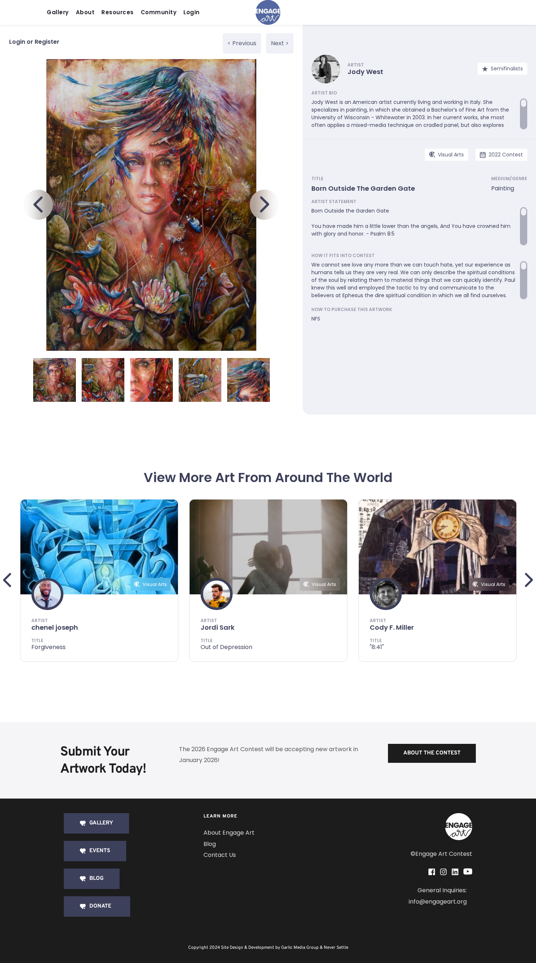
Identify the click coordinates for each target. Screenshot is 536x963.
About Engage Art (229, 832)
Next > (280, 43)
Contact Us (219, 855)
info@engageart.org (438, 901)
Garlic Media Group (300, 948)
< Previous (242, 43)
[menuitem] (60, 12)
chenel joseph (54, 627)
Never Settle (336, 948)
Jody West (365, 71)
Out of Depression (226, 647)
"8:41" (377, 647)
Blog (209, 844)
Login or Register (34, 42)
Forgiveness (48, 647)
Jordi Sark (217, 627)
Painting (502, 188)
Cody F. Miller (392, 627)
